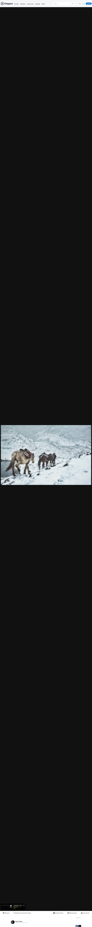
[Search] (76, 3)
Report (78, 917)
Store (43, 4)
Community (30, 4)
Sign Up (88, 3)
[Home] (7, 3)
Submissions (73, 913)
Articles (16, 4)
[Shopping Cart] (79, 3)
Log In (83, 3)
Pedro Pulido (18, 921)
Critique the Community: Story (22, 913)
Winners (6, 913)
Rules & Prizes (59, 913)
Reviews (22, 4)
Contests (37, 4)
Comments (86, 913)
